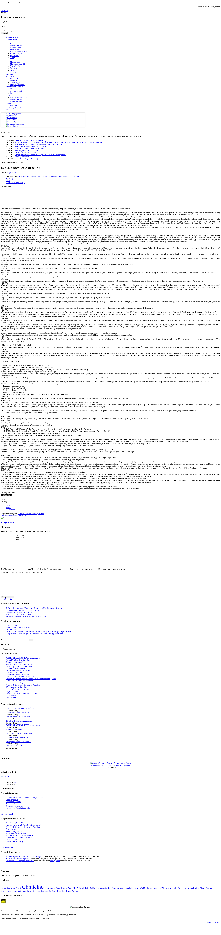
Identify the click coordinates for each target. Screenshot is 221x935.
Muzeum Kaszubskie (17, 64)
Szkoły (8, 500)
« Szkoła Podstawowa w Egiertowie (31, 514)
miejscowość (157, 888)
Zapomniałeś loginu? (13, 39)
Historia (8, 508)
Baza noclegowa (16, 45)
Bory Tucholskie (12, 804)
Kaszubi (82, 888)
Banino (4, 888)
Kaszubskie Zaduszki (13, 802)
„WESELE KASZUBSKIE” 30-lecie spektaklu (23, 658)
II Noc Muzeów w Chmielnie (16, 687)
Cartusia (19, 888)
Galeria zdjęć (15, 83)
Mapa (12, 70)
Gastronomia (14, 60)
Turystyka (33, 891)
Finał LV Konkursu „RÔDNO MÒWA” (20, 677)
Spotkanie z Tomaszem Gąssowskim (19, 666)
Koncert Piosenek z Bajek (15, 683)
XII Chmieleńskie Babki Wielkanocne (19, 835)
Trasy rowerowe (11, 697)
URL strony (102, 569)
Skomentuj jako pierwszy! (15, 183)
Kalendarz (9, 74)
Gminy (12, 58)
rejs (15, 782)
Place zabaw (14, 49)
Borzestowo (11, 888)
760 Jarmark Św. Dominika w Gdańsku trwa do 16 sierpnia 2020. (39, 144)
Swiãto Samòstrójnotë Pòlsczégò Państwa (30, 159)
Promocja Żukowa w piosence (17, 668)
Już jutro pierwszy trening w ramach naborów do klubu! (26, 616)
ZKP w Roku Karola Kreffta (16, 672)
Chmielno (33, 887)
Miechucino (148, 888)
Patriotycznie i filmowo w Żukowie (18, 670)
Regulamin (14, 105)
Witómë (8, 43)
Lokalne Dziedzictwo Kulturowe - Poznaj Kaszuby (24, 798)
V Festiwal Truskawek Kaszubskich (19, 612)
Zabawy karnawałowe (23, 157)
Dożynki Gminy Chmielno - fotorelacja (29, 140)
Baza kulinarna (15, 47)
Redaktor (4, 11)
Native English (15, 66)
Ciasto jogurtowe (12, 800)
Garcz (58, 888)
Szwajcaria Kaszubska (21, 891)
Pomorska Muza (11, 695)
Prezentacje (14, 81)
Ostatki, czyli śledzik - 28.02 (25, 153)
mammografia (138, 888)
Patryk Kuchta (12, 173)
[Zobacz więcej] (7, 814)
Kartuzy (73, 887)
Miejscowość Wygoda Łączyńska (18, 808)
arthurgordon (55, 861)
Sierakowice (5, 891)
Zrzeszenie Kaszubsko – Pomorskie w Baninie (56, 891)
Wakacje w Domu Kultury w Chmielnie (29, 148)
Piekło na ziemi (11, 625)
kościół (105, 888)
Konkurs (99, 888)
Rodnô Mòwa (199, 888)
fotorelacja (50, 888)
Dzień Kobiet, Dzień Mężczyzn (17, 823)
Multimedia (10, 76)
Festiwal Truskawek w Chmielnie (18, 660)
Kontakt (8, 103)
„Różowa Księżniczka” (14, 662)
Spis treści (13, 68)
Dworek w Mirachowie (14, 806)
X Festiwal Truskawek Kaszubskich (19, 664)
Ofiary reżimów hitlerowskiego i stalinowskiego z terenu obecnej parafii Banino (35, 634)
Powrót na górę (6, 599)
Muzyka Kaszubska (17, 85)
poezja (186, 888)
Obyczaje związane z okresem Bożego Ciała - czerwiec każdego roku (40, 155)
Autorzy (13, 72)
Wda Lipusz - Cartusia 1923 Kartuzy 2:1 (20, 614)
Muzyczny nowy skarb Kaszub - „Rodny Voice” (23, 825)
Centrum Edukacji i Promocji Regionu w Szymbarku (110, 765)
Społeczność (14, 56)
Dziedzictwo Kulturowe (14, 87)
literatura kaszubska (125, 888)
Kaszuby (90, 887)
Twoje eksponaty (16, 91)
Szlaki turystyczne (16, 54)
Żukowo (75, 891)
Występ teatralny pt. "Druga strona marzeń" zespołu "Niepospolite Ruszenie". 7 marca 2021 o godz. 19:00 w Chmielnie (58, 142)
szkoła (8, 506)
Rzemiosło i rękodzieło (18, 51)
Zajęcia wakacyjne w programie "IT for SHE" (32, 146)
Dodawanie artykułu (17, 101)
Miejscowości (15, 62)
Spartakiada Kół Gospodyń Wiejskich (19, 681)
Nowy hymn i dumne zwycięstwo (18, 627)
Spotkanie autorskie (13, 691)
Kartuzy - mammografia (14, 831)
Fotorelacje (14, 78)
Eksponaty (14, 89)
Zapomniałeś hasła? (13, 37)
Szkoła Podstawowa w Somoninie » (14, 516)
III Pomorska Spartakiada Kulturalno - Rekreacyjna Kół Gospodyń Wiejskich (34, 608)
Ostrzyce (181, 888)
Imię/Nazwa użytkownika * (38, 569)
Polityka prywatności (13, 108)
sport (12, 891)
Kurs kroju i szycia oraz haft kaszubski (29, 151)
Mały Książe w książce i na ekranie (18, 689)
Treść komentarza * (8, 569)
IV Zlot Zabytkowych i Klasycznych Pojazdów (23, 685)
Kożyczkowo (112, 888)
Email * (73, 569)
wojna (39, 891)
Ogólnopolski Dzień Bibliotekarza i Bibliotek (22, 693)
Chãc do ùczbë (11, 629)
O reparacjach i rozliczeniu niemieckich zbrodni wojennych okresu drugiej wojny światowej (39, 632)
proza (191, 888)
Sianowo (209, 888)
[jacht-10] (5, 776)
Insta (7, 110)
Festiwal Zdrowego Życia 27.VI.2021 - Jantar (22, 610)
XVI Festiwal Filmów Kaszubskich (18, 675)
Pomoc (12, 93)
